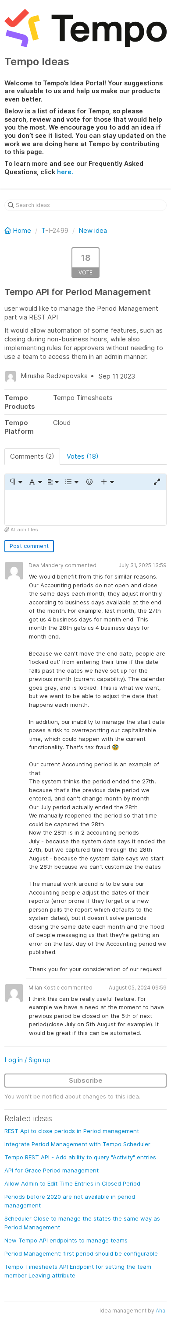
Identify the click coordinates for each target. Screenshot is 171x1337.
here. (65, 171)
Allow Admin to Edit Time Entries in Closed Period (72, 1183)
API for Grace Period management (51, 1170)
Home (22, 230)
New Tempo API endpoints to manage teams (66, 1240)
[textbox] (85, 507)
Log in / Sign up (27, 1060)
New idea (92, 230)
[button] (16, 482)
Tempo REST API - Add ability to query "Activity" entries (80, 1157)
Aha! (161, 1310)
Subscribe (86, 1080)
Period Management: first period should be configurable (81, 1253)
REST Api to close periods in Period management (71, 1130)
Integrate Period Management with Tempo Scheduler (77, 1144)
